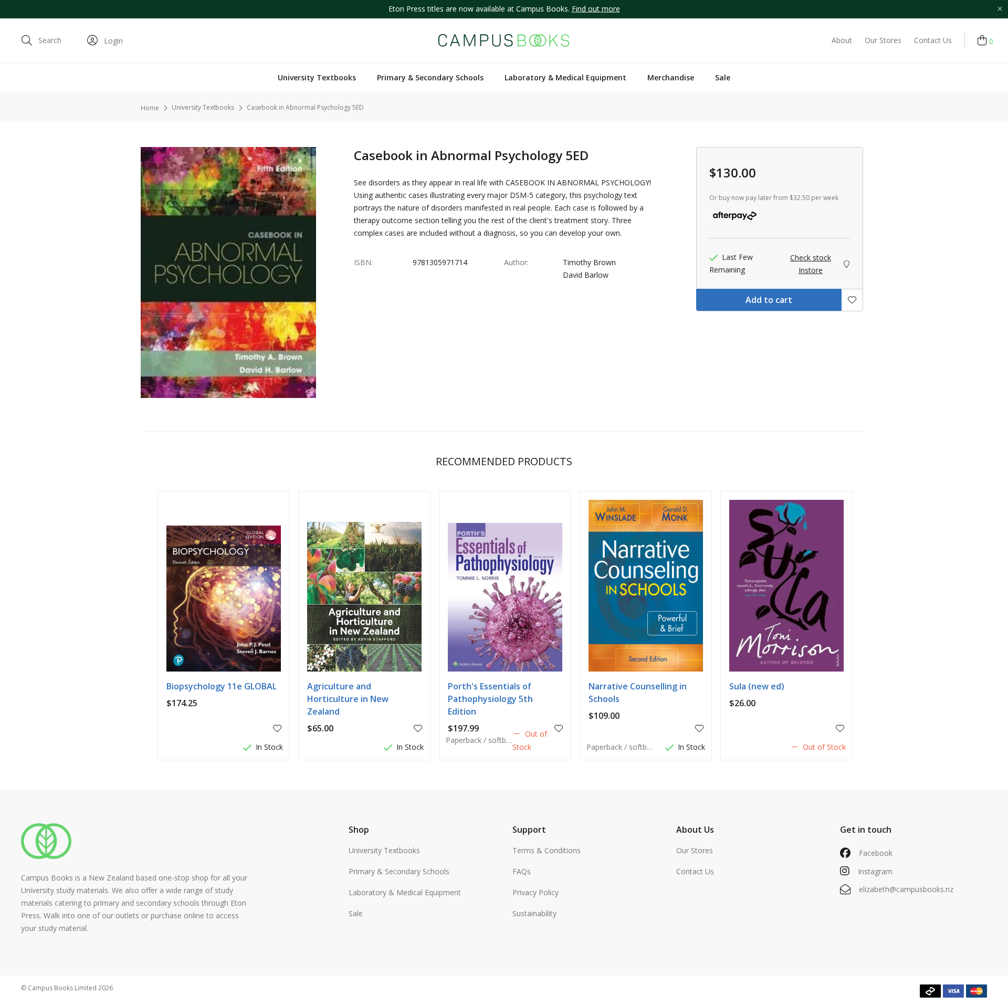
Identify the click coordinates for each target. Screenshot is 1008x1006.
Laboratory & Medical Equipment (565, 77)
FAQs (521, 871)
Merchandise (670, 77)
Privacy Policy (535, 892)
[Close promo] (999, 9)
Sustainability (534, 913)
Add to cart (769, 300)
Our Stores (883, 40)
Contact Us (933, 40)
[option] (504, 9)
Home (150, 107)
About (842, 40)
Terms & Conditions (546, 850)
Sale (722, 77)
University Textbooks (317, 77)
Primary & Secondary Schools (430, 77)
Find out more (596, 9)
